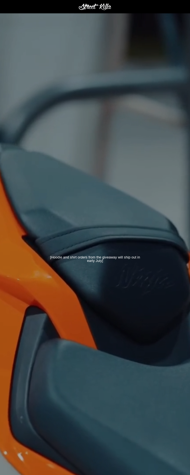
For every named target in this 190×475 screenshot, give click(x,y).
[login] (170, 6)
